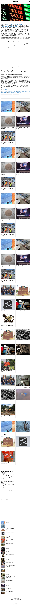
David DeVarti (15, 91)
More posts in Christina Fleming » (26, 145)
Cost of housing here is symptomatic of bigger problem (22, 401)
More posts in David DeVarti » (27, 191)
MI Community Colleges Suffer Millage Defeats (9, 543)
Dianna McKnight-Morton (21, 91)
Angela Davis (6, 91)
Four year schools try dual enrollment (7, 490)
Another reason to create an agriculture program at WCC (9, 562)
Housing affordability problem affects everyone (7, 416)
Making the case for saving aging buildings (23, 387)
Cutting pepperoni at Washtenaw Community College (6, 463)
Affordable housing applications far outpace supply (7, 472)
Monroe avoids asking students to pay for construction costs (10, 588)
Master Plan (4, 92)
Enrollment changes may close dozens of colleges (7, 482)
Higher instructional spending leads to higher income (22, 113)
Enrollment (26, 91)
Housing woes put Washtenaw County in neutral (9, 592)
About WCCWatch (15, 604)
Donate (15, 603)
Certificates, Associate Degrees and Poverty (7, 371)
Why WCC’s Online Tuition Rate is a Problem (22, 128)
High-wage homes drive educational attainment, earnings (10, 577)
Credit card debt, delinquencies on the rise (8, 325)
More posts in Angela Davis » (27, 99)
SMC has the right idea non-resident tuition (22, 356)
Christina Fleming (10, 91)
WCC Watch (15, 1)
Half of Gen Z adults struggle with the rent (10, 558)
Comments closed (3, 479)
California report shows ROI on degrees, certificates (7, 128)
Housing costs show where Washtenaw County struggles (9, 573)
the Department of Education (14, 26)
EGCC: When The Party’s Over (21, 310)
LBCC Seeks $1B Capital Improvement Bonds (22, 341)
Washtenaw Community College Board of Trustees (14, 92)
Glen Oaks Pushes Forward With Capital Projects (7, 143)
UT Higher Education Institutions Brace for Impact (7, 508)
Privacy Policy (15, 601)
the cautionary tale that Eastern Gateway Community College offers (16, 24)
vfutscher (6, 89)
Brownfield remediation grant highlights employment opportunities (9, 537)
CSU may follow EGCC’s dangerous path (7, 499)
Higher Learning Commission (5, 26)
